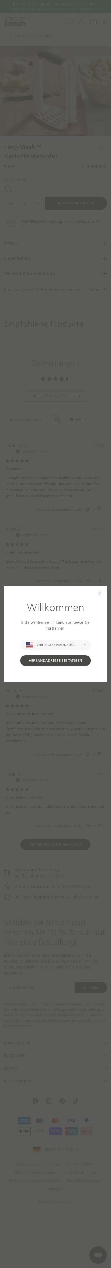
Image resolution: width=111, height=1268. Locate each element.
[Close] (100, 593)
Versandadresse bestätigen (55, 661)
